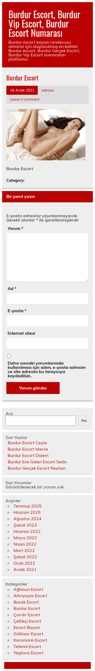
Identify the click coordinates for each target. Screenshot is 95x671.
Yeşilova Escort (28, 652)
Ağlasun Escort (28, 589)
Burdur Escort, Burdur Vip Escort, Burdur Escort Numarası (44, 23)
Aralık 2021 (25, 569)
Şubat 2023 (25, 525)
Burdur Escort (26, 608)
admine (47, 90)
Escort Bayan (26, 627)
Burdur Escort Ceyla (27, 442)
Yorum (15, 228)
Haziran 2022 (27, 531)
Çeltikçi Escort (27, 621)
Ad (12, 288)
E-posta (17, 311)
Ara (9, 413)
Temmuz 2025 (27, 506)
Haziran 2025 (27, 512)
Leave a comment (24, 99)
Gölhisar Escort (28, 633)
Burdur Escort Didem (28, 455)
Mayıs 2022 (25, 537)
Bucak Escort (26, 602)
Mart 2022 (24, 550)
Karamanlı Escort (30, 640)
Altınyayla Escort (30, 595)
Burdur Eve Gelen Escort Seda (37, 461)
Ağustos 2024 (27, 518)
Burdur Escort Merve (28, 449)
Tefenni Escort (27, 646)
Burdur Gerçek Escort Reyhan (36, 468)
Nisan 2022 (24, 544)
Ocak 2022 (24, 563)
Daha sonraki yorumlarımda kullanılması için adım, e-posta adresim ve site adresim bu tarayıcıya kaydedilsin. (47, 369)
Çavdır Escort (26, 614)
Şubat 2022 (25, 556)
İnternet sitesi (21, 333)
